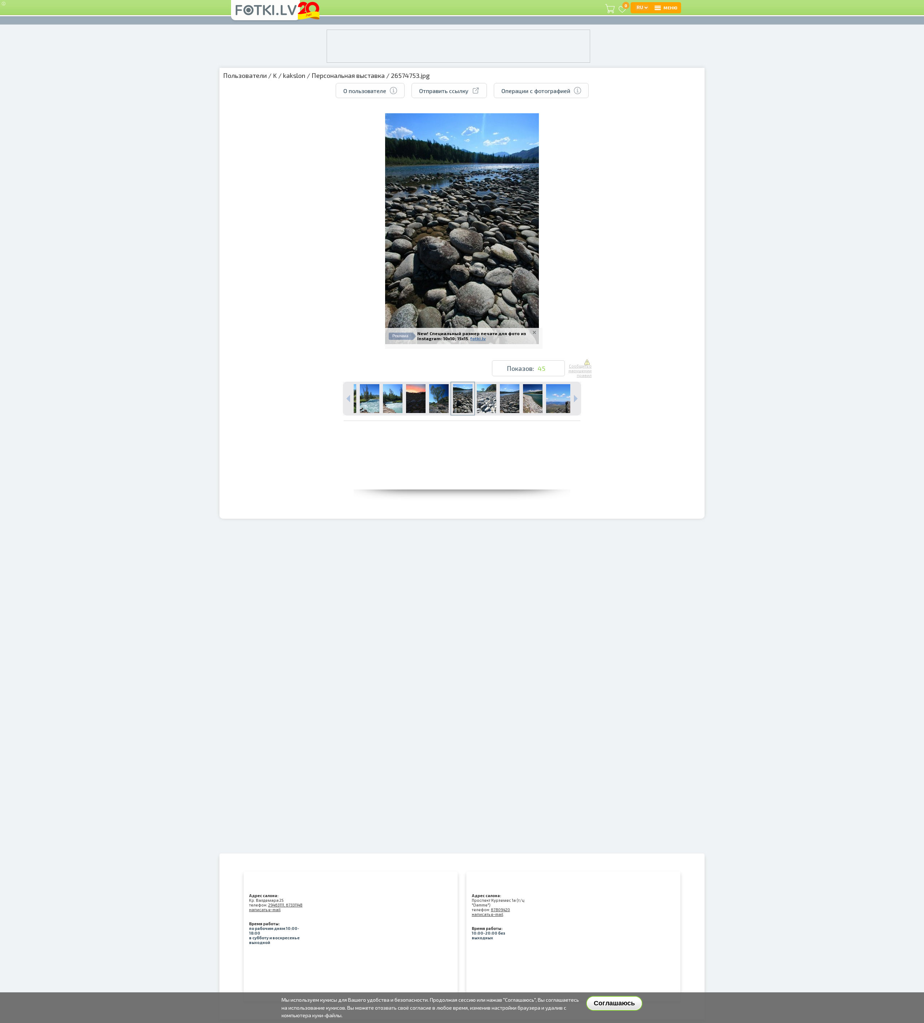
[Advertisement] (462, 473)
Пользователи (245, 75)
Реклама (400, 336)
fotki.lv (478, 338)
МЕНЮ (670, 7)
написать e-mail (264, 909)
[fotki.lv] (265, 13)
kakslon (294, 75)
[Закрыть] (534, 332)
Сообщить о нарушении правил (580, 371)
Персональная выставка (348, 75)
